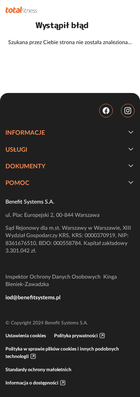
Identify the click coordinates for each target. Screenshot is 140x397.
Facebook (106, 110)
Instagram (128, 110)
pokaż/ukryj (131, 132)
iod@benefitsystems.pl (32, 297)
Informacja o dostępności (31, 382)
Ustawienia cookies (25, 335)
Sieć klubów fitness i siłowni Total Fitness (21, 9)
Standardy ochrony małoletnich (38, 369)
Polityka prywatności (76, 335)
